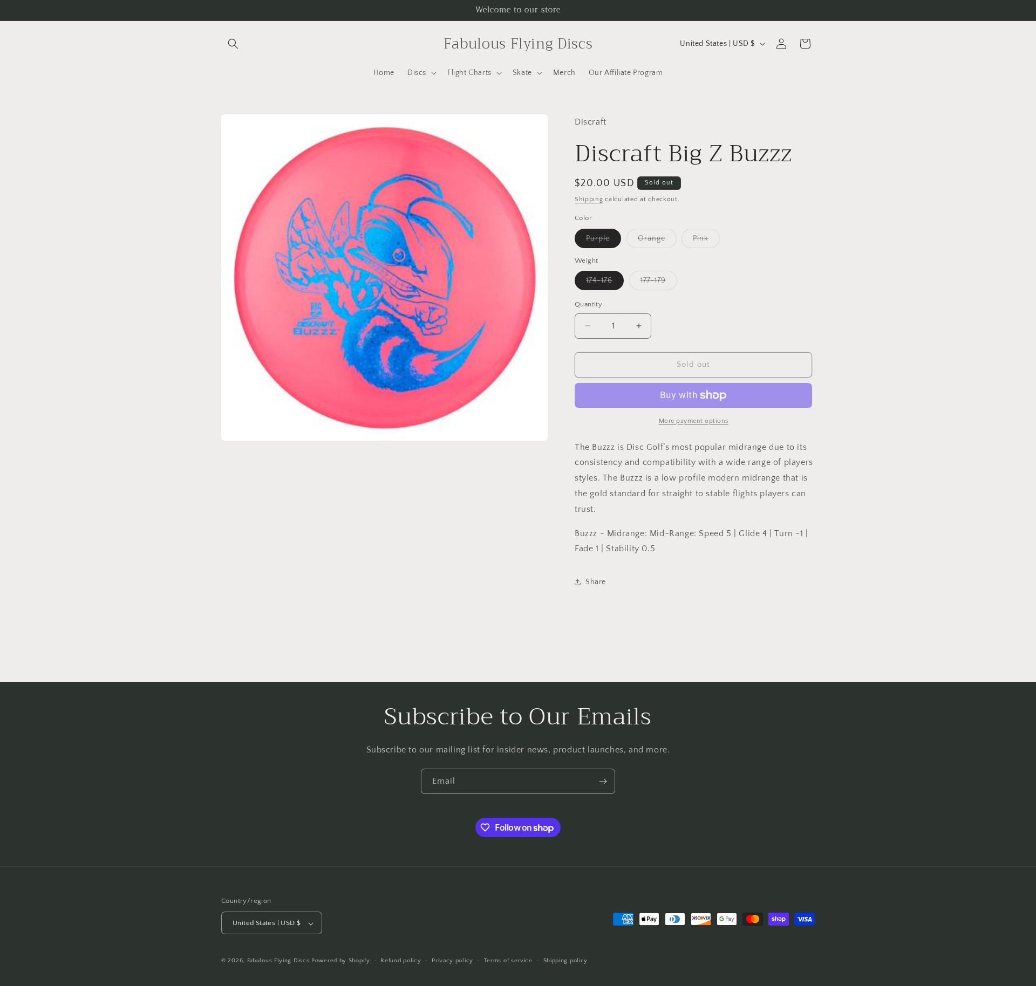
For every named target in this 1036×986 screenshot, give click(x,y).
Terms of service (508, 960)
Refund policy (400, 960)
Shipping (589, 199)
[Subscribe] (603, 781)
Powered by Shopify (340, 961)
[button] (233, 44)
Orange (657, 241)
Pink (706, 241)
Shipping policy (565, 960)
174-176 (605, 283)
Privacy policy (452, 960)
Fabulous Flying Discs (278, 961)
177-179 (658, 283)
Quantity (588, 304)
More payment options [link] (693, 420)
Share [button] (595, 582)
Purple (603, 241)
